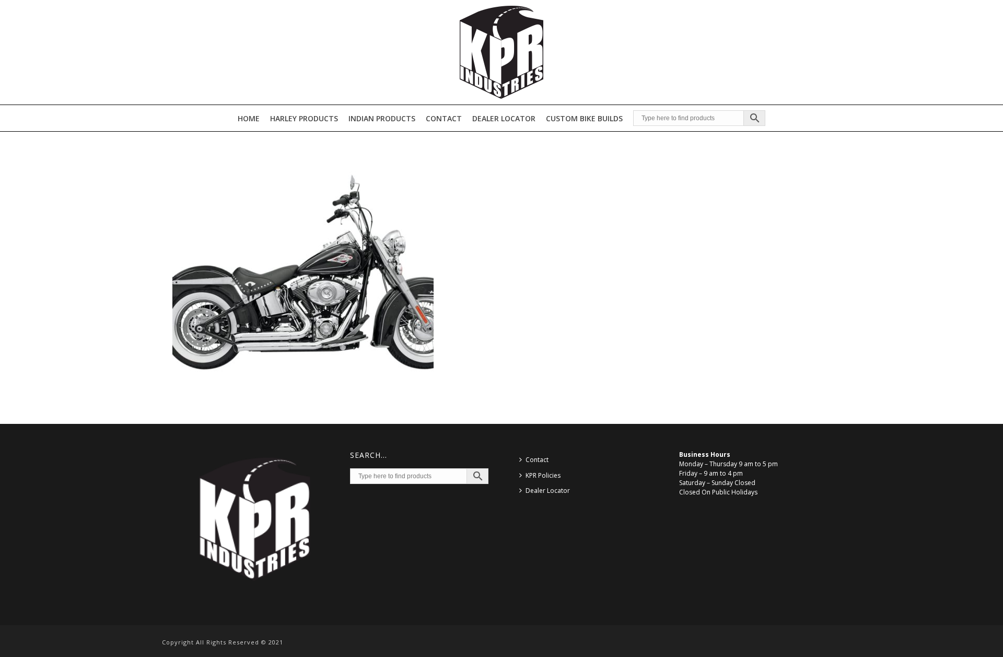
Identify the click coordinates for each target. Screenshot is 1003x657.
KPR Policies (543, 475)
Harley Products (304, 118)
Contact (444, 118)
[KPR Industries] (501, 52)
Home (249, 118)
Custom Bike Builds (584, 118)
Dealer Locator (503, 118)
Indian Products (381, 118)
